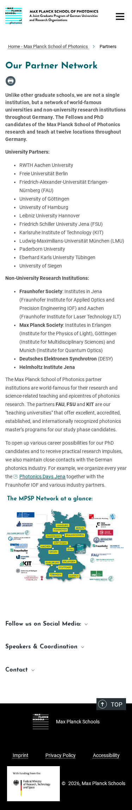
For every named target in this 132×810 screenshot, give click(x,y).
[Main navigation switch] (120, 16)
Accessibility (106, 755)
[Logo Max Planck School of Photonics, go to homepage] (52, 14)
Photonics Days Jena (42, 476)
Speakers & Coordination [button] (42, 647)
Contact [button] (17, 670)
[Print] (10, 81)
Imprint (21, 755)
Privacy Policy (60, 755)
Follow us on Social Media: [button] (44, 624)
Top (116, 704)
